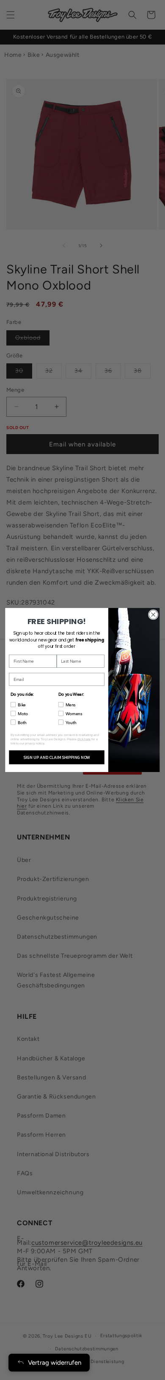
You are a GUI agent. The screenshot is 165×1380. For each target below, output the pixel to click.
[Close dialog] (153, 614)
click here (84, 739)
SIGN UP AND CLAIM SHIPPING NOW (56, 757)
